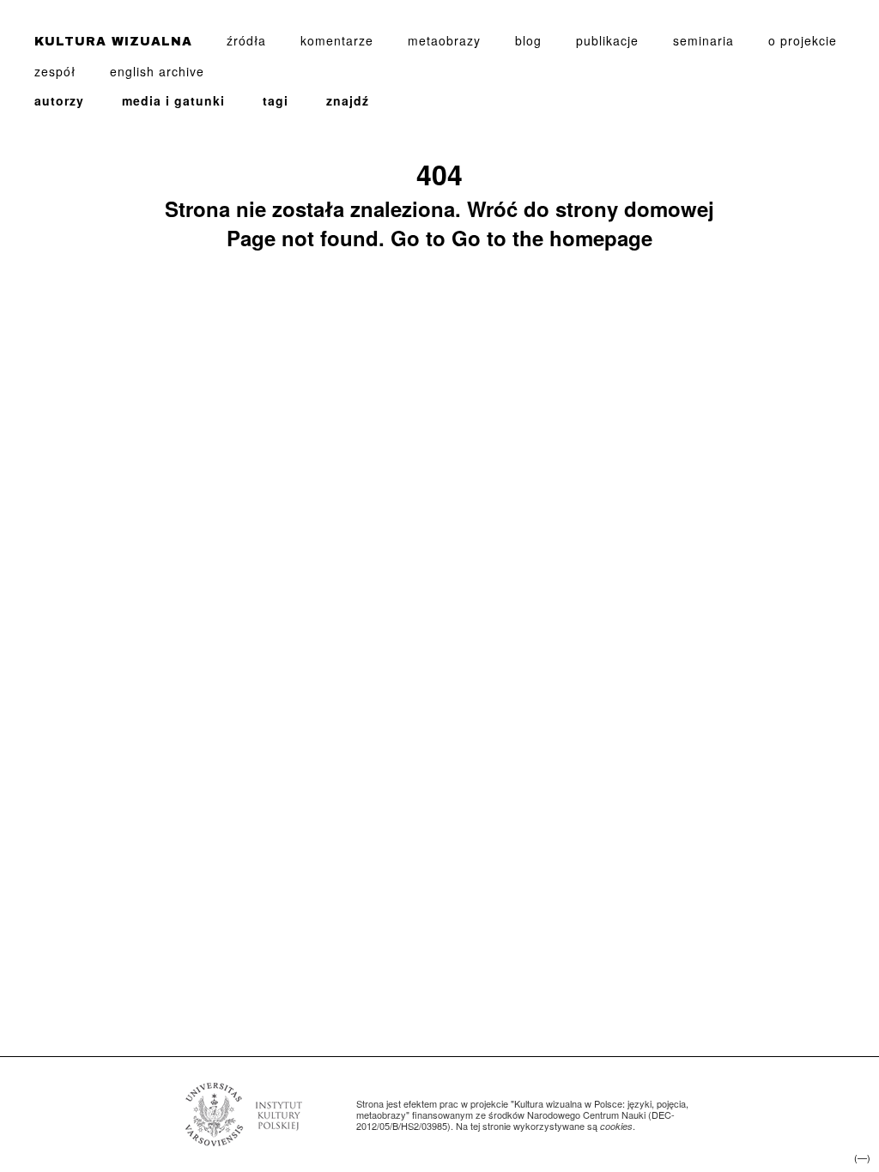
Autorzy (59, 100)
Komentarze (336, 40)
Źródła (246, 40)
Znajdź (347, 100)
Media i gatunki (173, 100)
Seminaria (703, 40)
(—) (862, 1157)
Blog (528, 40)
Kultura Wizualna (113, 41)
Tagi (275, 100)
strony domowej (634, 208)
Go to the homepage (552, 237)
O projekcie (802, 40)
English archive (157, 71)
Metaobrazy (444, 40)
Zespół (55, 71)
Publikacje (607, 40)
